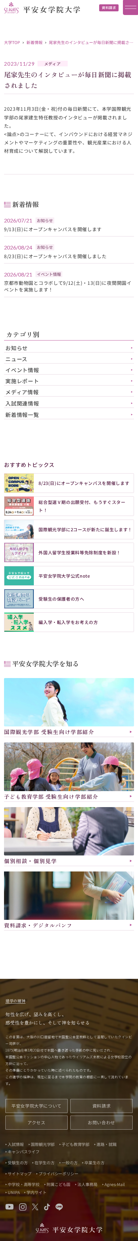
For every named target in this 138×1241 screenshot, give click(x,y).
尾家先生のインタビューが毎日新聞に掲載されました (91, 44)
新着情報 (34, 42)
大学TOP (12, 42)
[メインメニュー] (130, 7)
